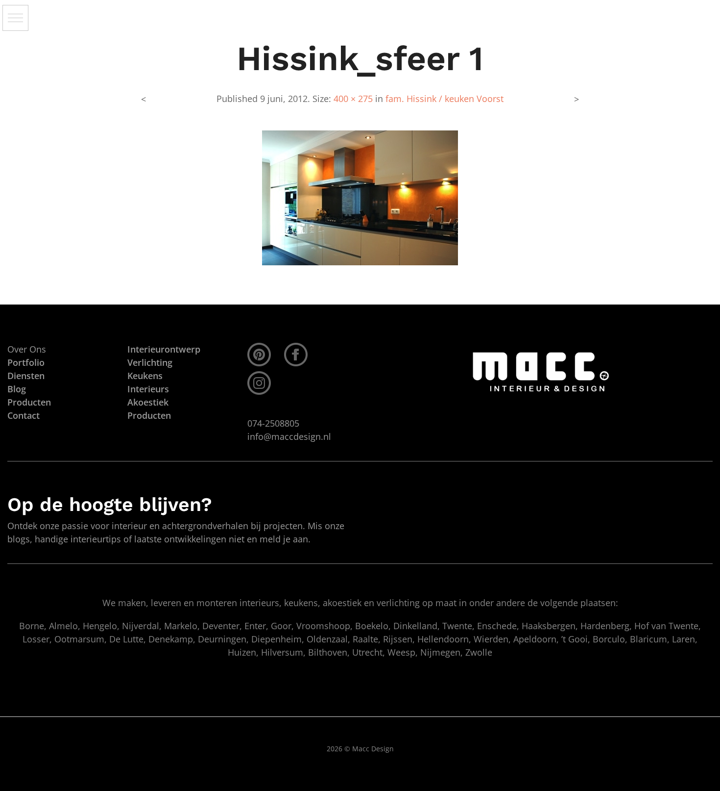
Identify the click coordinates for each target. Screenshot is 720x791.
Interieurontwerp (163, 349)
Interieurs (148, 389)
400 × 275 (353, 98)
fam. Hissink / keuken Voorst (444, 98)
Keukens (145, 376)
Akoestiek (147, 402)
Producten (149, 415)
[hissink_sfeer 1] (360, 197)
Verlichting (149, 362)
